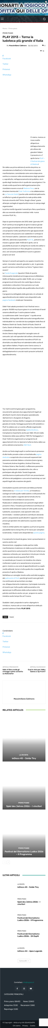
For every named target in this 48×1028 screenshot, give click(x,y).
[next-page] (8, 862)
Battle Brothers (32, 430)
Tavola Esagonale (11, 273)
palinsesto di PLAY (12, 578)
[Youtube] (30, 988)
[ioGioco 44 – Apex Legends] (9, 949)
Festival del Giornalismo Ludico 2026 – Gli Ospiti (28, 935)
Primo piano (13, 28)
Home (5, 28)
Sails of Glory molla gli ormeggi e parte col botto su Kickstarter (13, 672)
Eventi (12, 617)
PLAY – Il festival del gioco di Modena (37, 161)
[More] (24, 79)
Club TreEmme (24, 191)
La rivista (23, 755)
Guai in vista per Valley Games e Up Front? (36, 671)
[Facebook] (17, 988)
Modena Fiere (29, 188)
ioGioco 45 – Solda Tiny (24, 758)
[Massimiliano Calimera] (5, 45)
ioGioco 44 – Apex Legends (29, 951)
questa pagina (38, 533)
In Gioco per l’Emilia (21, 491)
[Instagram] (24, 988)
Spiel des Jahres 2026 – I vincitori (24, 806)
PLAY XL (30, 240)
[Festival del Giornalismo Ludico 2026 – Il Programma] (24, 834)
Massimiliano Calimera (17, 45)
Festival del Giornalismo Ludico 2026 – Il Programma (24, 852)
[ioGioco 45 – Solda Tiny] (24, 738)
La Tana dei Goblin (12, 194)
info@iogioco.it (28, 982)
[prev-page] (4, 862)
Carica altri (23, 961)
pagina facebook (9, 300)
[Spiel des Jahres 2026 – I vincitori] (24, 786)
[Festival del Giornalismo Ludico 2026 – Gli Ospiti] (9, 933)
